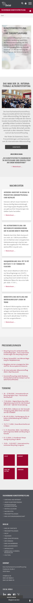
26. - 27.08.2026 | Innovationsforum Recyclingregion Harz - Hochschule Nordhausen (16, 395)
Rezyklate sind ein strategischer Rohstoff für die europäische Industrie (16, 365)
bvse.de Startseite (10, 528)
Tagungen (7, 536)
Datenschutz (8, 548)
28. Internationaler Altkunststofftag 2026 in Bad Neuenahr (16, 371)
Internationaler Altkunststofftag (10, 505)
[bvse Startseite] (30, 11)
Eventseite (16, 147)
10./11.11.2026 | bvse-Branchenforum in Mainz (17, 425)
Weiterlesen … (17, 167)
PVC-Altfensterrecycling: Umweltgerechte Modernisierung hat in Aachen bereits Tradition (16, 228)
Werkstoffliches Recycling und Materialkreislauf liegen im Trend (16, 299)
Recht (6, 533)
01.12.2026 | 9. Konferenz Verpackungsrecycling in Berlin (15, 438)
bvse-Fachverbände (11, 543)
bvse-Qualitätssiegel (11, 538)
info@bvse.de (7, 576)
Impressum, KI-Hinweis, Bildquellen (12, 551)
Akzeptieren (11, 597)
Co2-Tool (7, 555)
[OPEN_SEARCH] (22, 3)
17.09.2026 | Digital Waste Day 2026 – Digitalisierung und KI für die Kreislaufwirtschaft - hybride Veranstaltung (17, 403)
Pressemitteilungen (11, 514)
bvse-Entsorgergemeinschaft (14, 516)
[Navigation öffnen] (30, 3)
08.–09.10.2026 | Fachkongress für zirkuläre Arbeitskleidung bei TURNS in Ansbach (17, 418)
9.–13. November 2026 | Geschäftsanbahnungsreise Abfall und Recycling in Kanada (17, 431)
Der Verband (8, 541)
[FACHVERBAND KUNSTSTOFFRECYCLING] (17, 4)
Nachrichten (8, 511)
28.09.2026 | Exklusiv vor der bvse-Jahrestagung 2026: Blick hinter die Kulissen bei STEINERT (17, 410)
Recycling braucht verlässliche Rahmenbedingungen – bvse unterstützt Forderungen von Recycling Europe (16, 352)
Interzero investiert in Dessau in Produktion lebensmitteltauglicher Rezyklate (16, 195)
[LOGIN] (25, 3)
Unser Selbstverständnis (13, 502)
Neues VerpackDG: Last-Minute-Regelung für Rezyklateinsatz (16, 359)
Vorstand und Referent (12, 499)
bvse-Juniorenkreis (11, 546)
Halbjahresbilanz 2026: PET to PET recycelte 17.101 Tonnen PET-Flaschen (16, 264)
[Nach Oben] (30, 600)
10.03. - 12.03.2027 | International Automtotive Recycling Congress (16, 444)
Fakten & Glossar (10, 509)
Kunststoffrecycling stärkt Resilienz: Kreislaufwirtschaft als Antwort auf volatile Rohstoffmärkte (17, 378)
